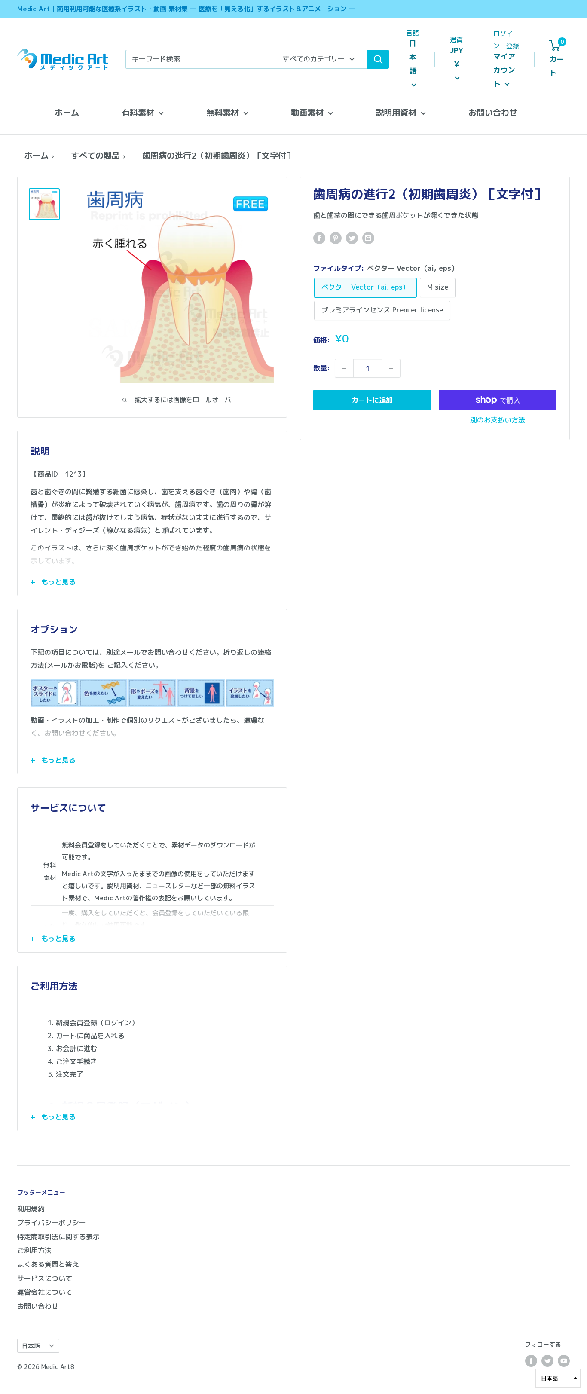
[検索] (378, 59)
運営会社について (44, 1292)
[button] (558, 1378)
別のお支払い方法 (497, 420)
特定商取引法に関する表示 (58, 1236)
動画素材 (307, 112)
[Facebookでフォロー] (531, 1361)
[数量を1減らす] (344, 368)
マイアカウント (504, 70)
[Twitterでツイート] (352, 237)
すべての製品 (95, 155)
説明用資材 (396, 112)
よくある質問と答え (48, 1264)
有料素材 (138, 112)
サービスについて (44, 1278)
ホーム (67, 112)
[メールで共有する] (368, 237)
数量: (321, 368)
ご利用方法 (34, 1250)
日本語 (31, 1346)
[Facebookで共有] (319, 237)
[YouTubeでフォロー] (564, 1361)
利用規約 (31, 1209)
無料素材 (222, 112)
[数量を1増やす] (391, 368)
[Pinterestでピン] (336, 237)
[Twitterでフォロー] (547, 1361)
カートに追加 (372, 400)
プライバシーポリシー (51, 1222)
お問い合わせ (492, 112)
